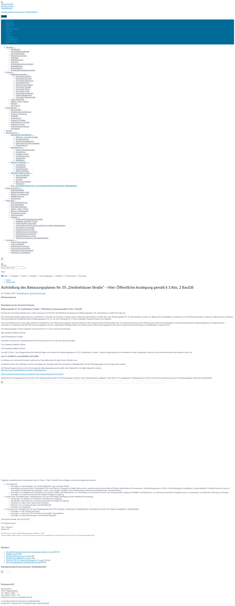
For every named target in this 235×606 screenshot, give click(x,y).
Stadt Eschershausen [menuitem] (24, 85)
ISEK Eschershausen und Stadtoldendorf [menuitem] (32, 238)
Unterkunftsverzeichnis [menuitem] (20, 126)
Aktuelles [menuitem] (9, 47)
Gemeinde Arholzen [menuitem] (23, 76)
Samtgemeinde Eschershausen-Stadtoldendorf (19, 12)
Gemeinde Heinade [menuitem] (23, 87)
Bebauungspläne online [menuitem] (20, 192)
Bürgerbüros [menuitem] (21, 152)
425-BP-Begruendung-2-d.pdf (18, 556)
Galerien (59, 276)
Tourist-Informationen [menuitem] (19, 242)
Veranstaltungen (46, 276)
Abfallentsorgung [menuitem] (17, 196)
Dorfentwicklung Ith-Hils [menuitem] (25, 230)
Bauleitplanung (23, 293)
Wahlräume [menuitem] (20, 160)
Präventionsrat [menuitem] (21, 145)
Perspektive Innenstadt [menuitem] (25, 228)
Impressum (5, 603)
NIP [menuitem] (7, 43)
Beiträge (14, 276)
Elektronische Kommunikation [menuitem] (28, 143)
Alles (5, 276)
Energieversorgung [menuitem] (18, 213)
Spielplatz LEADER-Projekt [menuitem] (26, 221)
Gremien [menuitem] (19, 179)
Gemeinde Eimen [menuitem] (23, 83)
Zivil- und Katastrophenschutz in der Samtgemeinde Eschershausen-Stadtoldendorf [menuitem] (44, 186)
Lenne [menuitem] (8, 35)
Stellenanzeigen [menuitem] (17, 60)
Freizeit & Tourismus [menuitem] (19, 114)
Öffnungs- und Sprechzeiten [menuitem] (27, 137)
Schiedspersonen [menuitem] (23, 156)
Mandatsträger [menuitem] (21, 177)
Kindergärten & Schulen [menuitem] (20, 122)
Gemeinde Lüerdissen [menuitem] (24, 93)
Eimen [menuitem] (8, 27)
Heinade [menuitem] (9, 31)
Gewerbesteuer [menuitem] (22, 169)
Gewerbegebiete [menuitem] (17, 205)
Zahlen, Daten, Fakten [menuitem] (19, 101)
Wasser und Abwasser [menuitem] (20, 194)
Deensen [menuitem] (9, 23)
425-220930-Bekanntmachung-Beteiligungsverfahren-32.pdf (30, 552)
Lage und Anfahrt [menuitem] (17, 99)
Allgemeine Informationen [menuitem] (21, 135)
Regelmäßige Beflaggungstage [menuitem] (23, 70)
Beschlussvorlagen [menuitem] (23, 181)
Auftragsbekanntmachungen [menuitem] (22, 64)
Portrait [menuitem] (9, 72)
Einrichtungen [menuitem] (11, 108)
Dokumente (71, 276)
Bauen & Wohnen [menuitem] (13, 188)
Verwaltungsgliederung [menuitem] (25, 141)
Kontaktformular (29, 603)
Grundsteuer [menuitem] (21, 165)
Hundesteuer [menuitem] (21, 167)
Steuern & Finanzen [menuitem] (18, 162)
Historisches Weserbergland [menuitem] (22, 250)
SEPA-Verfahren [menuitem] (22, 171)
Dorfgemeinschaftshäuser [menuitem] (21, 112)
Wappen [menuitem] (14, 103)
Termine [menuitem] (9, 131)
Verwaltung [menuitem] (15, 128)
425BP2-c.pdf (11, 554)
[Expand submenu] (18, 108)
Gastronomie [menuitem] (16, 118)
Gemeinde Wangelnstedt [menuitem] (25, 97)
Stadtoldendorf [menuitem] (11, 39)
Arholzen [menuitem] (9, 20)
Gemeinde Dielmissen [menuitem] (24, 81)
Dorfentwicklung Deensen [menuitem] (26, 234)
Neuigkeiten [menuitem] (15, 49)
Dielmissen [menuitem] (10, 25)
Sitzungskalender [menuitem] (18, 54)
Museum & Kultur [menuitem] (18, 124)
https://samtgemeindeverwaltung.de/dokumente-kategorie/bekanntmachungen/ (32, 374)
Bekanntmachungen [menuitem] (19, 56)
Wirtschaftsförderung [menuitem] (19, 203)
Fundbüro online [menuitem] (22, 154)
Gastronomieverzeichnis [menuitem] (20, 248)
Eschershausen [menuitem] (12, 29)
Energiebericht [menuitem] (16, 68)
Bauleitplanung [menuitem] (16, 66)
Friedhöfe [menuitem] (14, 116)
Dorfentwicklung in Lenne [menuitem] (26, 236)
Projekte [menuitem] (14, 217)
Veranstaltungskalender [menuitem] (20, 51)
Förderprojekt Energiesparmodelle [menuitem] (29, 219)
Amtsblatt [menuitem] (14, 58)
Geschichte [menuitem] (15, 106)
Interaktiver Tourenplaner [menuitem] (20, 253)
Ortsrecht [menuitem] (14, 62)
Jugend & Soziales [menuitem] (18, 120)
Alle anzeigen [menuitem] (16, 110)
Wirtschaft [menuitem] (10, 200)
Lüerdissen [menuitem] (10, 37)
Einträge (33, 276)
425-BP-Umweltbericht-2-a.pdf (18, 558)
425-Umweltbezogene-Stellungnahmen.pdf (23, 562)
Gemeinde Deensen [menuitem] (24, 79)
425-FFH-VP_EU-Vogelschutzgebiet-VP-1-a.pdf (25, 560)
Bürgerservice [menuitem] (11, 133)
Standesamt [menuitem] (20, 158)
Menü (4, 16)
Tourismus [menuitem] (10, 240)
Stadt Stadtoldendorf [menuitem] (24, 95)
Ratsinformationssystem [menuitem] (20, 173)
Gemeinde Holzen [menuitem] (23, 89)
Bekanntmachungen (38, 293)
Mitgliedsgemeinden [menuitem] (19, 74)
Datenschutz (17, 603)
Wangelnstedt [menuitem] (11, 41)
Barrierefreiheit (43, 603)
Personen (82, 276)
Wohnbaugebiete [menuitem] (17, 190)
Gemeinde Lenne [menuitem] (22, 91)
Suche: (4, 265)
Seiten (24, 276)
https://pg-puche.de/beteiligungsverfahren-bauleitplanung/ (23, 370)
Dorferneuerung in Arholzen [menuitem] (26, 232)
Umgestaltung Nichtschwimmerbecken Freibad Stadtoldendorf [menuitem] (40, 225)
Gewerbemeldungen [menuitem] (19, 207)
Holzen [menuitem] (9, 33)
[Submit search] (25, 268)
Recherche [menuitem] (20, 184)
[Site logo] (7, 8)
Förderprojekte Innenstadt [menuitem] (26, 223)
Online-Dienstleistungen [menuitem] (25, 150)
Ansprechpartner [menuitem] (22, 139)
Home (8, 280)
